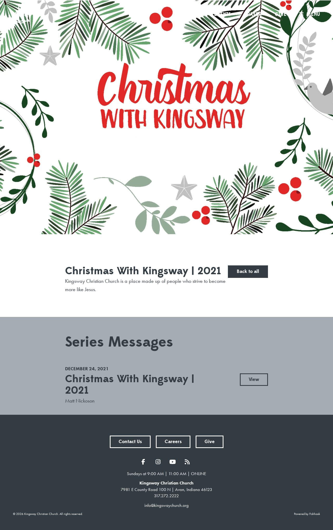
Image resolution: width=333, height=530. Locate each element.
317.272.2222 (166, 496)
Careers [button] (173, 442)
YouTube (173, 461)
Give (280, 14)
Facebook (144, 461)
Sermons (190, 14)
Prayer (253, 14)
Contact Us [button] (130, 442)
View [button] (254, 379)
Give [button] (209, 442)
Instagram (159, 461)
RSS (188, 461)
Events (222, 14)
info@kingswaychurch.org (166, 505)
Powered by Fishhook (307, 514)
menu (313, 14)
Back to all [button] (248, 271)
